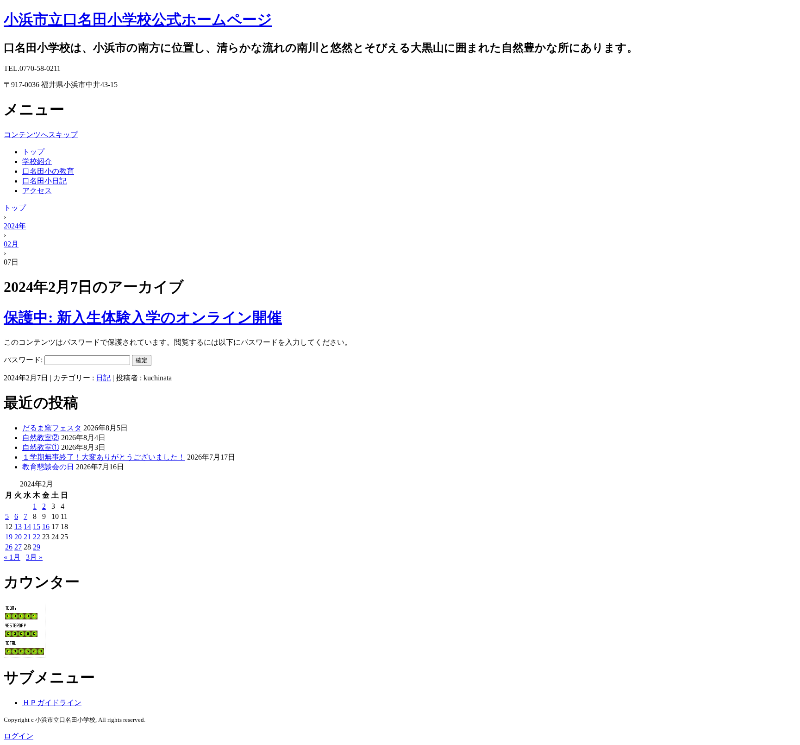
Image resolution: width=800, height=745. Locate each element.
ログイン (18, 736)
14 (27, 526)
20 (18, 537)
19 (8, 537)
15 (36, 526)
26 (8, 547)
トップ (33, 152)
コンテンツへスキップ (41, 135)
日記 (103, 378)
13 (18, 526)
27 (18, 547)
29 (36, 547)
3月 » (34, 557)
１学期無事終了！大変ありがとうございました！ (103, 457)
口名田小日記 (44, 181)
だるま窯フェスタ (51, 428)
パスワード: (24, 360)
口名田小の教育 (48, 171)
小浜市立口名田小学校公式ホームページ (138, 19)
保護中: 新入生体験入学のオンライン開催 (143, 317)
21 (27, 537)
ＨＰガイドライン (51, 703)
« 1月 (12, 557)
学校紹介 (37, 161)
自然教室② (40, 438)
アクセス (37, 191)
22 (36, 537)
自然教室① (40, 447)
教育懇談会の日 (48, 467)
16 (46, 526)
